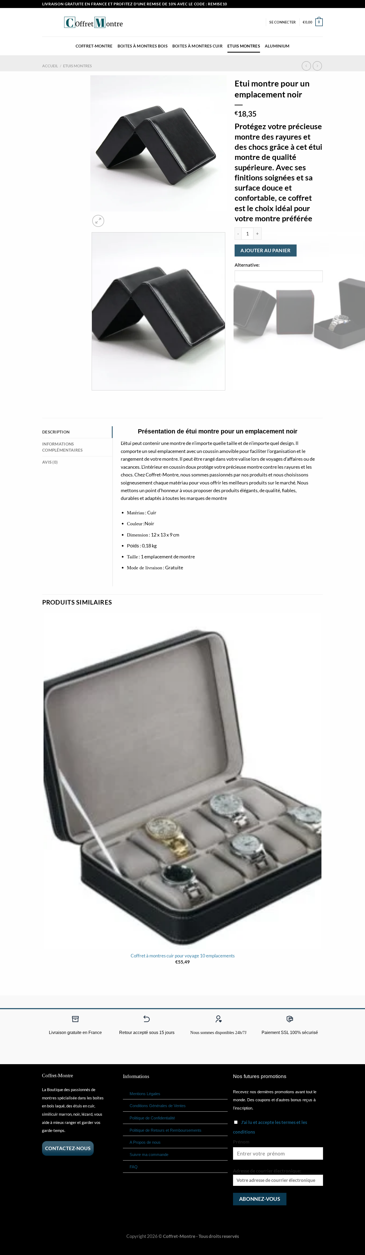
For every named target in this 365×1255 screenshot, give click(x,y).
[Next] (113, 217)
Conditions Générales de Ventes (158, 1105)
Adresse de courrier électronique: (267, 1171)
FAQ (134, 1167)
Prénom (241, 1142)
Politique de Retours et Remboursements (165, 1130)
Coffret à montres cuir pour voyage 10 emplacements (183, 955)
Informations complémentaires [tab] (62, 447)
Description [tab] (55, 431)
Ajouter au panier (265, 250)
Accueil (50, 66)
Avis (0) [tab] (50, 462)
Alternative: (247, 265)
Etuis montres (243, 46)
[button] (282, 22)
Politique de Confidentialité (152, 1118)
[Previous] (94, 396)
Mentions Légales (145, 1093)
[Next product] (306, 66)
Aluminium (277, 46)
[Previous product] (317, 66)
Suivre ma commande (149, 1154)
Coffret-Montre (94, 46)
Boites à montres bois (143, 46)
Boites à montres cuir (197, 46)
